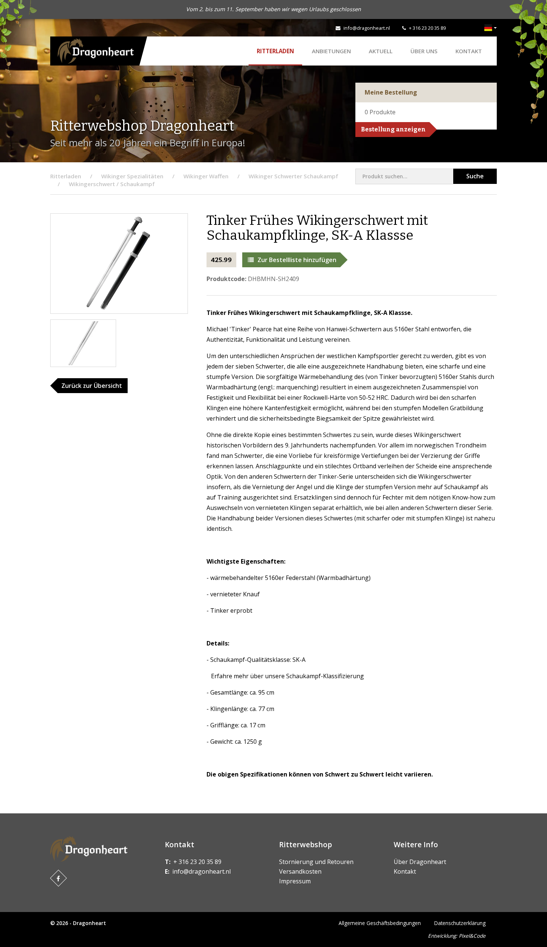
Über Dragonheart (420, 862)
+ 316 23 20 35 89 (427, 28)
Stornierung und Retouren (316, 862)
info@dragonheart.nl (366, 28)
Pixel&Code (472, 935)
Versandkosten (300, 871)
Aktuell (381, 51)
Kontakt (468, 51)
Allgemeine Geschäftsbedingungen (380, 923)
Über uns (424, 51)
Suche (475, 176)
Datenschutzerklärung (460, 923)
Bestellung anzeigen (393, 129)
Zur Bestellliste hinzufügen (296, 260)
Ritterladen (275, 51)
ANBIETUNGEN (331, 51)
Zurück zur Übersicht (91, 386)
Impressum (295, 881)
